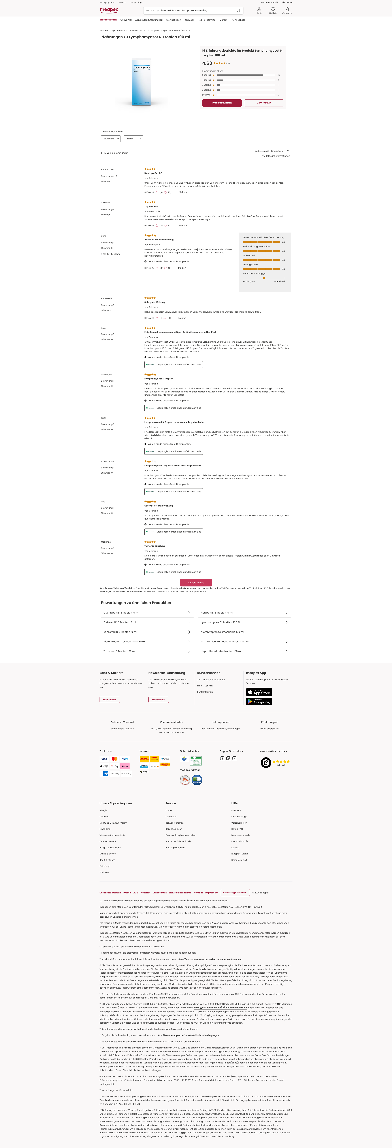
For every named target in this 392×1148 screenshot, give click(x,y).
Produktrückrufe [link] (239, 841)
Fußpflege (105, 866)
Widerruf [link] (145, 892)
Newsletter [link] (171, 816)
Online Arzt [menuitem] (126, 19)
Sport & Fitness (107, 859)
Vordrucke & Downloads (178, 841)
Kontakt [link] (235, 847)
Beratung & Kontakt (269, 2)
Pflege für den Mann (110, 847)
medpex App (135, 2)
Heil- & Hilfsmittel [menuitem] (207, 19)
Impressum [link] (211, 892)
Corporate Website (110, 892)
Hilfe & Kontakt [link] (205, 685)
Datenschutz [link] (160, 892)
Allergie (103, 810)
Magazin (122, 2)
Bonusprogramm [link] (107, 2)
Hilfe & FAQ (237, 828)
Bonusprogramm (174, 822)
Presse (127, 892)
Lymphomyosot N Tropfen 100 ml (127, 30)
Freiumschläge (239, 816)
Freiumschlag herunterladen (181, 835)
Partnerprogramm (175, 847)
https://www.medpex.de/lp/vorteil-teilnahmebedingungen (210, 959)
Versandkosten (239, 822)
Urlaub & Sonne (108, 853)
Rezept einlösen (174, 828)
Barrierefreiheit (239, 859)
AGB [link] (135, 892)
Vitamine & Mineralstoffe (112, 835)
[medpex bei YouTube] (234, 758)
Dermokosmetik (108, 841)
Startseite (104, 30)
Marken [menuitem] (223, 19)
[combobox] (193, 11)
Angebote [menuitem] (240, 19)
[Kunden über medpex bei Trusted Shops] (276, 763)
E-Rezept (236, 810)
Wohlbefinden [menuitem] (173, 19)
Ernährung (105, 828)
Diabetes (104, 816)
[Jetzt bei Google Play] (268, 701)
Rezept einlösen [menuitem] (108, 20)
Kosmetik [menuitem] (189, 19)
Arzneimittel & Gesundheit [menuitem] (148, 19)
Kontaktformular (205, 691)
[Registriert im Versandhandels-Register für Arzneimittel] (196, 760)
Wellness (104, 872)
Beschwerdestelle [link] (240, 835)
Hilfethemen (287, 2)
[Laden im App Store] (268, 692)
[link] (185, 780)
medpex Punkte (239, 853)
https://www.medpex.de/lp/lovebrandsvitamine (220, 1008)
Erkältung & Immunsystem (113, 822)
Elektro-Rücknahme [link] (180, 892)
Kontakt (169, 810)
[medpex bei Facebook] (222, 758)
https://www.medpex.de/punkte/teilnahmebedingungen (188, 1035)
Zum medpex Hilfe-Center (211, 679)
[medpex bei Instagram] (228, 758)
